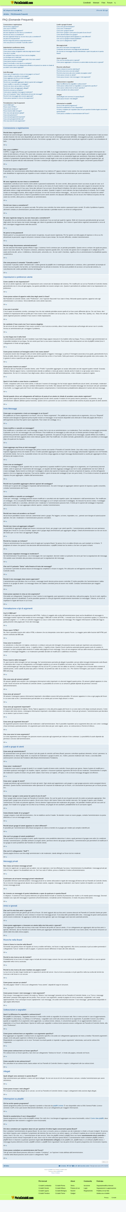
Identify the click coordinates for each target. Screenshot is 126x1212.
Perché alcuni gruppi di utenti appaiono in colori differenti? (74, 36)
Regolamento (88, 1191)
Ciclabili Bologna (61, 1191)
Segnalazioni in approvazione (106, 1188)
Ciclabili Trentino (44, 1193)
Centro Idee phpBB (97, 1118)
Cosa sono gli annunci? (10, 115)
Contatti (114, 1197)
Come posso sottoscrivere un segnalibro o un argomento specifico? (77, 86)
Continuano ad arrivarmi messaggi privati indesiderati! (73, 49)
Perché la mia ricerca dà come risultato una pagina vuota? (74, 73)
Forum (109, 3)
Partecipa (100, 1181)
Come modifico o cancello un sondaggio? (15, 84)
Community (88, 1181)
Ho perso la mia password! (11, 38)
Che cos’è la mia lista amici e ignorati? (68, 60)
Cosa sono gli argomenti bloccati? (13, 119)
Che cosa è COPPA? (9, 28)
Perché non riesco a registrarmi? (13, 30)
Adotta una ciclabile (103, 1193)
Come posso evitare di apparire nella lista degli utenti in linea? (21, 51)
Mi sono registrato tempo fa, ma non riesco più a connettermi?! (22, 36)
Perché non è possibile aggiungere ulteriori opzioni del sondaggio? (23, 82)
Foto (103, 3)
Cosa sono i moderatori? (64, 28)
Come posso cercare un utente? (66, 75)
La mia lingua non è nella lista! (12, 57)
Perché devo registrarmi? (11, 26)
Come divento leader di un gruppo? (67, 34)
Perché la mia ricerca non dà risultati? (68, 71)
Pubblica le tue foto (103, 1191)
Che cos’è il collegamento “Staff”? (67, 40)
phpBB (50, 1169)
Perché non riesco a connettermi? (13, 34)
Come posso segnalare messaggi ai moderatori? (18, 92)
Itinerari (96, 3)
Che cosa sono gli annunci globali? (13, 113)
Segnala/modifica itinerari (105, 1185)
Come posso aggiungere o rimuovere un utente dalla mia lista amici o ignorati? (80, 62)
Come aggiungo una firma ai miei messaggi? (16, 78)
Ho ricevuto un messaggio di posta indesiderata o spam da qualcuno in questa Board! (80, 52)
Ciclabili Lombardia (45, 1185)
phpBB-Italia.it (60, 1171)
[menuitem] (20, 10)
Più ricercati (43, 1181)
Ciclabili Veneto (44, 1188)
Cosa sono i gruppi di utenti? (65, 30)
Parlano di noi (75, 1188)
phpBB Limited (58, 1106)
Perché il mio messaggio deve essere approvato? (18, 96)
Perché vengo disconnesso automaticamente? (17, 40)
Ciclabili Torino (60, 1193)
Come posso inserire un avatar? (13, 61)
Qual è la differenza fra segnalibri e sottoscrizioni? (71, 84)
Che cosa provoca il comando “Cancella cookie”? (18, 42)
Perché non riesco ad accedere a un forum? (16, 86)
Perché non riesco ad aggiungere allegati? (16, 88)
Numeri (73, 1191)
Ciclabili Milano (60, 1188)
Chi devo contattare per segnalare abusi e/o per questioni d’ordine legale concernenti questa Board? (82, 110)
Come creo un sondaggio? (11, 80)
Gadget (73, 1193)
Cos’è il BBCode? (8, 105)
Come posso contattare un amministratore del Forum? (73, 113)
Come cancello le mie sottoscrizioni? (68, 90)
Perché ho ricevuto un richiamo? (13, 90)
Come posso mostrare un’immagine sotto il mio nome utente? (21, 59)
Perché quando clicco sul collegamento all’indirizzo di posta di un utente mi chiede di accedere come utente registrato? (28, 66)
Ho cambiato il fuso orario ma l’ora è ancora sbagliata (19, 55)
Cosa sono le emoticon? (10, 109)
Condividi (87, 3)
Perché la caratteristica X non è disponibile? (70, 107)
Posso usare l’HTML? (10, 107)
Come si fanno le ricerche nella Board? (68, 69)
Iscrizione (87, 1185)
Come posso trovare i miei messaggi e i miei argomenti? (73, 77)
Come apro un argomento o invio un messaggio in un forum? (21, 74)
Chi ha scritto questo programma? (67, 105)
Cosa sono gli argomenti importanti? (14, 117)
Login (85, 1188)
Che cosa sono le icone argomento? (14, 121)
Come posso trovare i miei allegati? (67, 98)
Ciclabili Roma (60, 1185)
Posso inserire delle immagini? (12, 111)
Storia (72, 1185)
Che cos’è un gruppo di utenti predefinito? (69, 38)
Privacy (106, 1197)
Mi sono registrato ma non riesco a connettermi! (17, 32)
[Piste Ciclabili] (22, 2)
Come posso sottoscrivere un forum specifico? (71, 88)
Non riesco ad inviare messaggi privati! (68, 47)
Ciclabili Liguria (44, 1191)
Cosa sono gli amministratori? (66, 26)
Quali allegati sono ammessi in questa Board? (70, 96)
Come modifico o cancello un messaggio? (16, 76)
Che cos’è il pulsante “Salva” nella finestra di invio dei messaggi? (22, 94)
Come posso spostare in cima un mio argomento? (18, 98)
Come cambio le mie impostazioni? (14, 49)
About (73, 1181)
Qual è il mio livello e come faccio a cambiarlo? (17, 63)
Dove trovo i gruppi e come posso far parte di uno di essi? (74, 32)
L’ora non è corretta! (9, 53)
